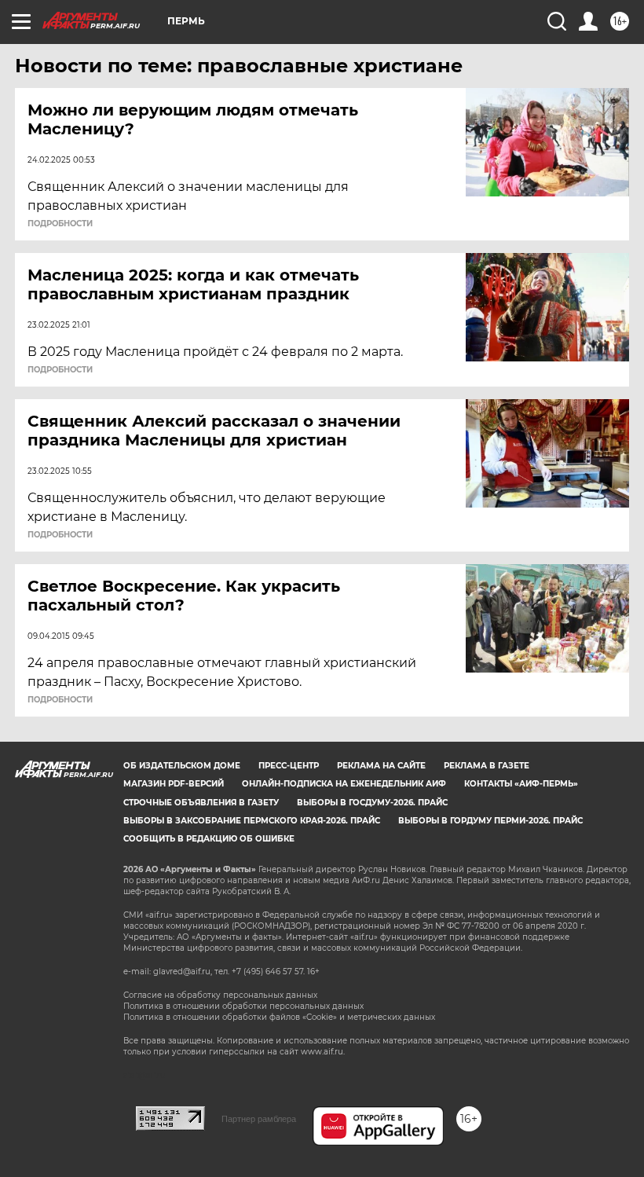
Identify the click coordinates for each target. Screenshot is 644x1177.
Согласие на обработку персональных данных (220, 995)
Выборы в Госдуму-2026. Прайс (372, 803)
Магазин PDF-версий (173, 784)
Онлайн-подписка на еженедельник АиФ (344, 784)
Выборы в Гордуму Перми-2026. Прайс (490, 821)
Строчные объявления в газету (201, 803)
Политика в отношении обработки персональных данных (243, 1006)
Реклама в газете (486, 766)
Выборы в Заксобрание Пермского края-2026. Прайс (251, 821)
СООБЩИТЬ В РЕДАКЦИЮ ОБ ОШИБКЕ (209, 839)
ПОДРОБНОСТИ (60, 224)
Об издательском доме (181, 766)
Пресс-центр (288, 766)
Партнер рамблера (258, 1119)
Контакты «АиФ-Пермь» (521, 784)
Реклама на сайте (381, 766)
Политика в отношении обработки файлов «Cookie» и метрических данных (279, 1017)
